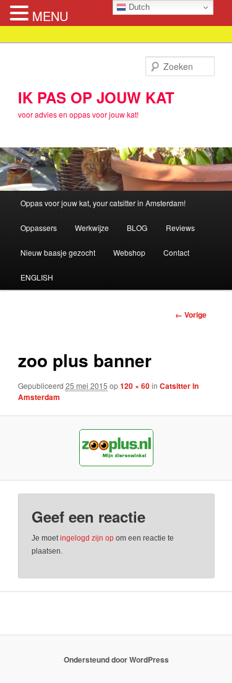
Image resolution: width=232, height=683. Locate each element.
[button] (21, 13)
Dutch (138, 7)
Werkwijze (92, 227)
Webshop (129, 252)
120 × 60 (135, 385)
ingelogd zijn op (87, 538)
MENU (50, 16)
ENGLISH (36, 277)
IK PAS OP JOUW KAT (96, 97)
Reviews (180, 227)
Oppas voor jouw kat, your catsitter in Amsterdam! (103, 203)
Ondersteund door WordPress (116, 659)
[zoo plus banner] (115, 447)
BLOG (137, 227)
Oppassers (38, 227)
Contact (176, 252)
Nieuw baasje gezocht (57, 252)
